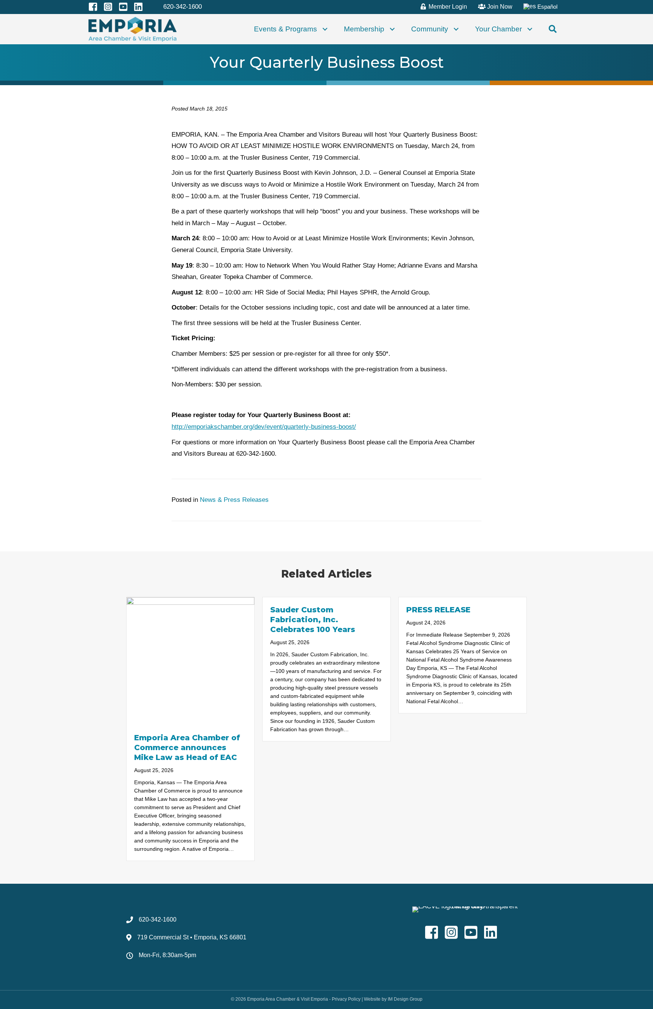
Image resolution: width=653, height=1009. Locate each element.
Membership (364, 29)
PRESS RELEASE (438, 609)
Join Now (499, 6)
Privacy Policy (346, 999)
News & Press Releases (234, 499)
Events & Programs (285, 29)
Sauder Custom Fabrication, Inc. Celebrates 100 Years (312, 619)
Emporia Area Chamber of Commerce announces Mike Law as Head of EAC (187, 747)
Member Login (447, 6)
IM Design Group (405, 999)
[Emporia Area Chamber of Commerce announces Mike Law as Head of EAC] (190, 660)
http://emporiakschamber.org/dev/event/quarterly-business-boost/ (264, 426)
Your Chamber (498, 29)
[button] (325, 29)
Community (429, 29)
